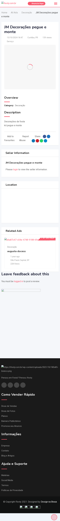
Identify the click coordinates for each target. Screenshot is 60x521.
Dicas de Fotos (8, 411)
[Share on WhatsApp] (41, 140)
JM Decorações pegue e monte (24, 162)
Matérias (5, 475)
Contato (5, 450)
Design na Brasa (49, 501)
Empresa (5, 445)
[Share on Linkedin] (33, 140)
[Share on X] (48, 136)
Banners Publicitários (11, 421)
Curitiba (30, 37)
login (15, 169)
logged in (18, 281)
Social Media (7, 480)
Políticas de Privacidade (12, 490)
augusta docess (16, 251)
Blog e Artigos (7, 455)
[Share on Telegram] (45, 140)
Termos (5, 485)
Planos (4, 416)
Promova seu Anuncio (11, 426)
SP (28, 260)
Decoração (20, 105)
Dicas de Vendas (9, 406)
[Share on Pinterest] (37, 140)
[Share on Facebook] (44, 136)
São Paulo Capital (18, 260)
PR (36, 37)
